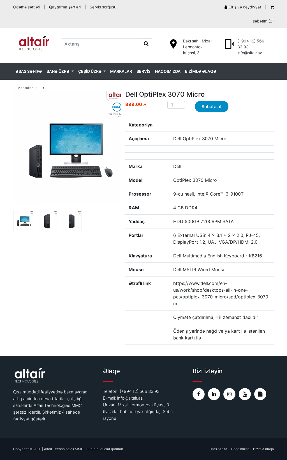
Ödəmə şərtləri (26, 6)
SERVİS (143, 71)
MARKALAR (121, 71)
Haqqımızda (240, 449)
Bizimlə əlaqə (263, 449)
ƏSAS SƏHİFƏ (28, 71)
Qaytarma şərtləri (65, 6)
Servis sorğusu (103, 6)
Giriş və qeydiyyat (244, 6)
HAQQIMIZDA (167, 71)
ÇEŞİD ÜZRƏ (90, 71)
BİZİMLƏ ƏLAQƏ (200, 71)
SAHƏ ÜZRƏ (58, 71)
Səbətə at (212, 106)
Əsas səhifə (218, 449)
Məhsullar (25, 88)
